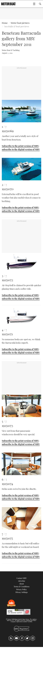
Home (5, 22)
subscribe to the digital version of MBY (21, 149)
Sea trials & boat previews (16, 26)
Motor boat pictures (20, 22)
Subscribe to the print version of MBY (20, 145)
